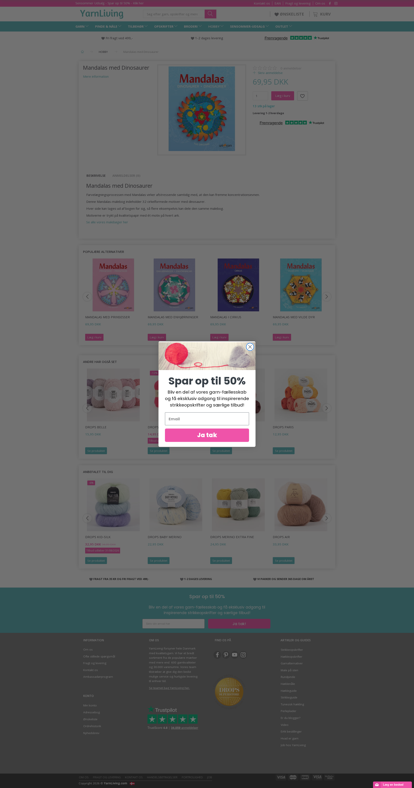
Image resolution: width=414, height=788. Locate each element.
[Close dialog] (250, 347)
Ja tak (207, 435)
